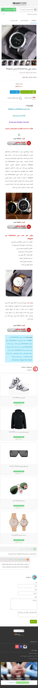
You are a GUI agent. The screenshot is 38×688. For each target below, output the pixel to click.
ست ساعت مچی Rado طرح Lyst (19, 535)
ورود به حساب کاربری (22, 682)
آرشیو (29, 370)
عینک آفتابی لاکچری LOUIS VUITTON (19, 466)
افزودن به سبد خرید (26, 92)
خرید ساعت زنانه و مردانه (13, 347)
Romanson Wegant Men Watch (22, 360)
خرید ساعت (17, 344)
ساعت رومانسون (17, 353)
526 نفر (13, 92)
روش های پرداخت (32, 658)
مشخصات (33, 20)
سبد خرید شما (8, 9)
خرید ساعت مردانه (17, 357)
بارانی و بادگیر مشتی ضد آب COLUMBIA (19, 432)
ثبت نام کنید (12, 682)
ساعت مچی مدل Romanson (18, 340)
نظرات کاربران (14, 20)
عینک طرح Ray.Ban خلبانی (19, 500)
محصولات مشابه (24, 20)
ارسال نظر (33, 621)
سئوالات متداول (33, 653)
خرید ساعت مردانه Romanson (23, 350)
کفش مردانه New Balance (19, 397)
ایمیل (36, 589)
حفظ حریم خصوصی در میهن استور (28, 656)
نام (36, 582)
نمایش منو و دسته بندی (27, 9)
